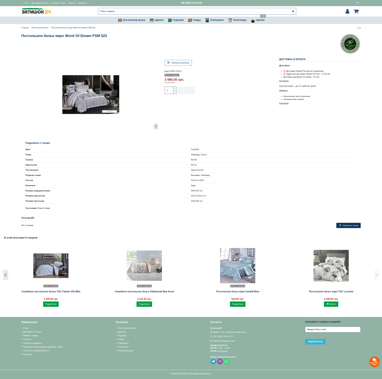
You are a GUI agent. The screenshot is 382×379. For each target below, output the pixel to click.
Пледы (121, 339)
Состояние (31, 208)
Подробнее (284, 81)
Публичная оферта (32, 343)
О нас (26, 3)
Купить (188, 90)
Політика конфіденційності (36, 350)
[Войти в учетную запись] (347, 11)
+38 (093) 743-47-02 (191, 3)
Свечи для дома (126, 350)
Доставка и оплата (40, 3)
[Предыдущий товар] (358, 28)
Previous (5, 275)
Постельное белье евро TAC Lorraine (331, 291)
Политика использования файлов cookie (43, 347)
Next (376, 275)
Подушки (122, 335)
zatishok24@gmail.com (224, 341)
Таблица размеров (179, 62)
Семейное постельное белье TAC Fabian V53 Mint (50, 291)
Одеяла (121, 332)
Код (166, 71)
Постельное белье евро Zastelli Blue (237, 291)
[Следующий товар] (360, 28)
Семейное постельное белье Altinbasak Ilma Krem (144, 291)
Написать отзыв (350, 225)
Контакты (82, 3)
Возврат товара (58, 3)
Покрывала (123, 343)
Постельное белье (127, 328)
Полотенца (123, 347)
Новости (72, 3)
